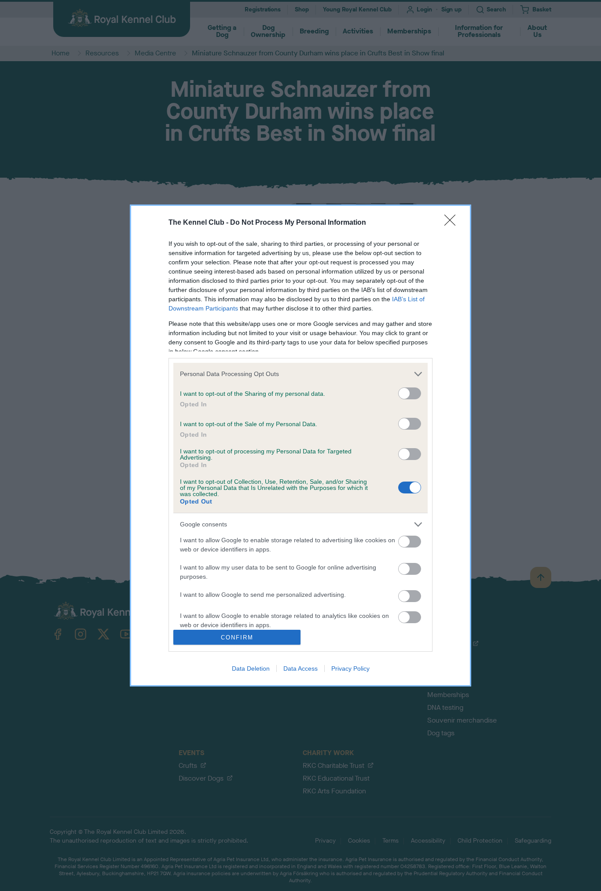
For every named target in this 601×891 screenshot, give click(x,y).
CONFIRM (237, 637)
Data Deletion (251, 668)
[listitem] (300, 374)
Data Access (300, 668)
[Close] (452, 223)
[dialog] (300, 446)
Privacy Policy (350, 668)
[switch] (409, 393)
